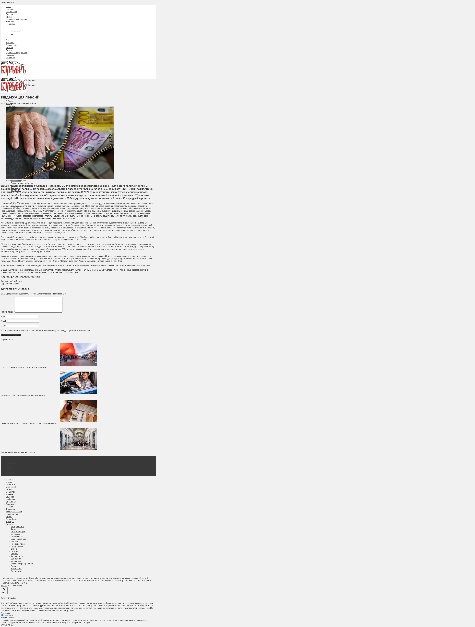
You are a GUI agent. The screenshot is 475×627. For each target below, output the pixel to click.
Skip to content (7, 2)
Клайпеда (10, 499)
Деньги (6, 90)
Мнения (9, 494)
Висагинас (11, 502)
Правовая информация (16, 19)
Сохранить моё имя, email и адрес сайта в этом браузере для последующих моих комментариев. (47, 330)
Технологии (16, 568)
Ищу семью (16, 561)
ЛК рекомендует (18, 531)
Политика (10, 106)
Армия (9, 516)
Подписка (10, 24)
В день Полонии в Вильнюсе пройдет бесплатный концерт (24, 367)
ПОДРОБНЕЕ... (8, 583)
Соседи (9, 506)
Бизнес (9, 489)
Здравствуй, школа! (10, 283)
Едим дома (16, 558)
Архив (9, 16)
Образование (17, 536)
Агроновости (17, 556)
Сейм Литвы (11, 519)
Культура (10, 521)
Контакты (10, 9)
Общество (10, 492)
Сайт (3, 325)
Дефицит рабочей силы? (12, 281)
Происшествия (18, 544)
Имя (3, 316)
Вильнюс (10, 497)
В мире (9, 482)
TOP (2, 90)
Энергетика (16, 571)
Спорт (14, 566)
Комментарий (8, 312)
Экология (15, 541)
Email (3, 321)
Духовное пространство (22, 183)
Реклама (10, 21)
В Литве (9, 101)
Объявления (11, 11)
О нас (8, 6)
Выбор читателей (14, 511)
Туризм (14, 529)
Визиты (14, 551)
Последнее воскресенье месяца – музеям (18, 452)
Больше (9, 524)
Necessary (8, 615)
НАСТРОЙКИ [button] (21, 583)
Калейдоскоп (12, 514)
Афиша (9, 14)
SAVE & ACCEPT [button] (8, 625)
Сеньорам (12, 90)
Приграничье (17, 546)
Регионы (10, 504)
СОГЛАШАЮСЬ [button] (144, 580)
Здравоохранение (19, 539)
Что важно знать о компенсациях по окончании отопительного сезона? (29, 424)
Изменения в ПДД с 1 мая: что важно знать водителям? (23, 395)
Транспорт (11, 509)
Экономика (11, 487)
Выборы (15, 554)
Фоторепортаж (17, 526)
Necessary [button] (5, 613)
